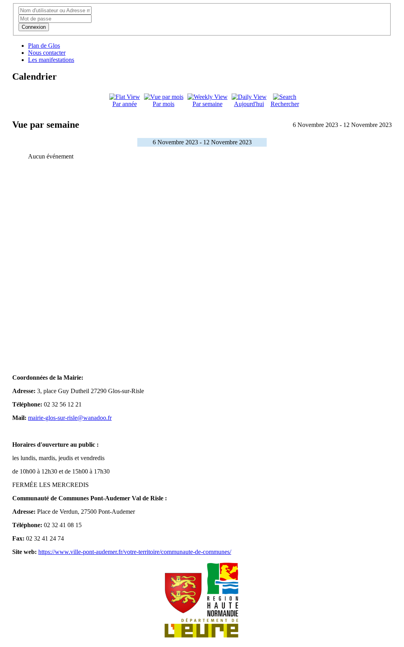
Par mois (163, 104)
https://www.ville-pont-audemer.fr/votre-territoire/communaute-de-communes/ (134, 551)
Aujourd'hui (249, 104)
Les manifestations (51, 59)
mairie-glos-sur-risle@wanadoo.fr (70, 417)
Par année (124, 104)
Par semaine (208, 104)
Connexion (34, 27)
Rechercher (285, 104)
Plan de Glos (44, 45)
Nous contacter (46, 52)
